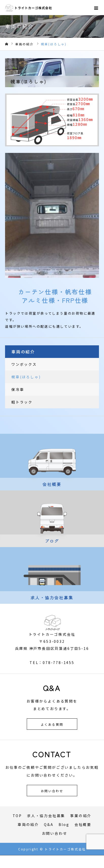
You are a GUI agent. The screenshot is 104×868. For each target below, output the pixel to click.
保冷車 (17, 389)
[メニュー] (96, 7)
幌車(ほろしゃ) (26, 376)
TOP (17, 815)
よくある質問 (52, 724)
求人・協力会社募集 (46, 815)
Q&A (48, 824)
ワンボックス (24, 364)
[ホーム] (6, 44)
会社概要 (82, 824)
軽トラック (22, 402)
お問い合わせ (52, 791)
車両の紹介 (28, 824)
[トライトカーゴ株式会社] (29, 7)
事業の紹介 (80, 815)
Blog (64, 824)
